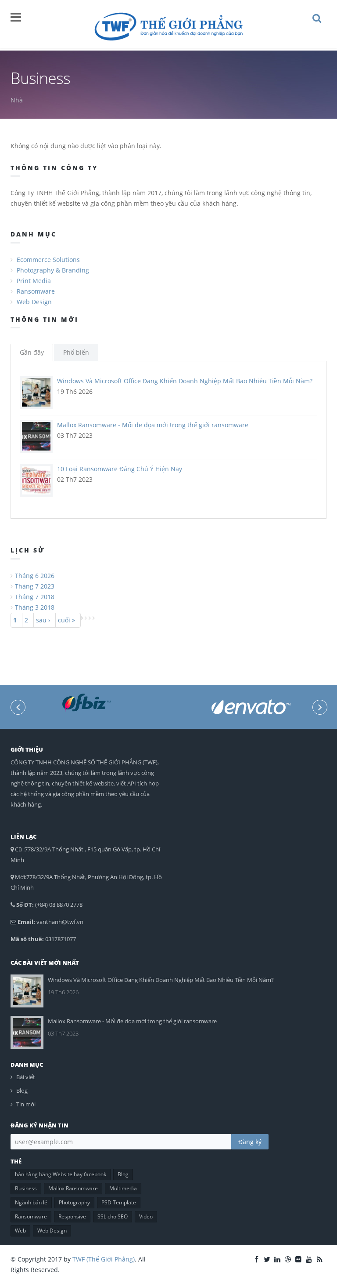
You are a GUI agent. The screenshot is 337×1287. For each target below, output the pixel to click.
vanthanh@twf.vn (59, 922)
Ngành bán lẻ (31, 1202)
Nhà (17, 100)
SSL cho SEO (112, 1216)
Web (20, 1230)
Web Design (34, 302)
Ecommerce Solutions (48, 259)
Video (146, 1216)
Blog (22, 1090)
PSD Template (118, 1202)
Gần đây (32, 352)
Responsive (72, 1216)
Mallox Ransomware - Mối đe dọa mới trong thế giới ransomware (152, 425)
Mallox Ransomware (73, 1188)
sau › (43, 620)
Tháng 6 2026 (34, 575)
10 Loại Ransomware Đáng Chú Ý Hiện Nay (119, 469)
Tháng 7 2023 (34, 586)
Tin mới (26, 1104)
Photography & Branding (53, 270)
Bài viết (25, 1077)
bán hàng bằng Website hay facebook (60, 1174)
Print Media (34, 280)
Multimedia (123, 1188)
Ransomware (36, 291)
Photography (74, 1202)
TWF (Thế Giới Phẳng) (103, 1259)
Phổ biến (76, 352)
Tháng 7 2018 (34, 597)
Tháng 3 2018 (34, 607)
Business (26, 1188)
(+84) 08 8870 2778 (58, 905)
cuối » (66, 620)
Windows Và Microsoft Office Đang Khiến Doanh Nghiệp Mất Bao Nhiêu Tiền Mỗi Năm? (184, 381)
